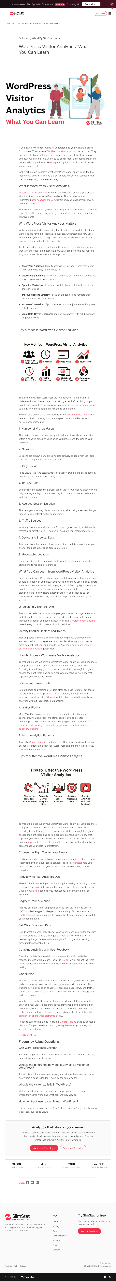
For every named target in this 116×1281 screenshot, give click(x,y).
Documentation (60, 1235)
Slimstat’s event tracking (82, 620)
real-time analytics (54, 939)
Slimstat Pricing (68, 1021)
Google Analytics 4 (29, 890)
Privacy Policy (105, 1263)
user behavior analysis (43, 199)
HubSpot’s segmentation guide (35, 915)
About (55, 1245)
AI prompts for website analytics (44, 842)
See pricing (90, 4)
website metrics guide (77, 414)
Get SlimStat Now (89, 1231)
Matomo (57, 742)
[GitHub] (110, 1277)
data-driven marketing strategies (78, 247)
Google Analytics (59, 162)
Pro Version (100, 13)
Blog (14, 23)
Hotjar (65, 959)
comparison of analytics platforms (37, 1015)
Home (7, 23)
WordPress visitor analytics (33, 192)
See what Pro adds (73, 1148)
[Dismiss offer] (112, 4)
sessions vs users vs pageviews (79, 405)
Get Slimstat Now (28, 1035)
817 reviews (46, 1167)
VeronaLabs (27, 1277)
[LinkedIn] (105, 1277)
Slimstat (50, 697)
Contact (56, 1249)
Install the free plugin (44, 1148)
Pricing (56, 1226)
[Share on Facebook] (27, 1183)
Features (57, 1221)
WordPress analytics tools (60, 151)
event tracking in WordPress (67, 237)
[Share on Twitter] (32, 1183)
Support (56, 1240)
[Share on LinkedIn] (37, 1183)
